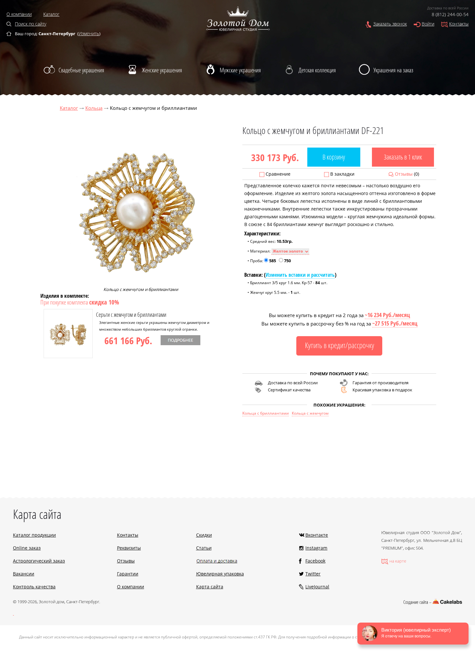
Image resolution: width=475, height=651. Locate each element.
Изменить (89, 33)
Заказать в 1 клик (403, 156)
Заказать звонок (390, 24)
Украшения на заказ (393, 70)
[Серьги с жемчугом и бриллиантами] (68, 356)
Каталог (51, 14)
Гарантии (127, 574)
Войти (428, 24)
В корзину (333, 156)
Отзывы (404, 174)
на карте (397, 561)
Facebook (315, 561)
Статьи (204, 548)
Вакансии (23, 574)
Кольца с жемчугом (310, 413)
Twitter (313, 574)
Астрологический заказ (39, 561)
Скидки (204, 535)
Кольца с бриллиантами (265, 413)
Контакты (459, 24)
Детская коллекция (317, 70)
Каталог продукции (34, 535)
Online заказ (27, 548)
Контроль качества (34, 587)
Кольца (93, 108)
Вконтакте (316, 535)
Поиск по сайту (30, 24)
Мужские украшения (240, 70)
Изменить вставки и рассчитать (300, 274)
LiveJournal (317, 587)
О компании (19, 14)
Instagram (316, 548)
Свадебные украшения (81, 70)
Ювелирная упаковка (220, 574)
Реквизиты (129, 548)
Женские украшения (162, 70)
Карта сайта (209, 587)
